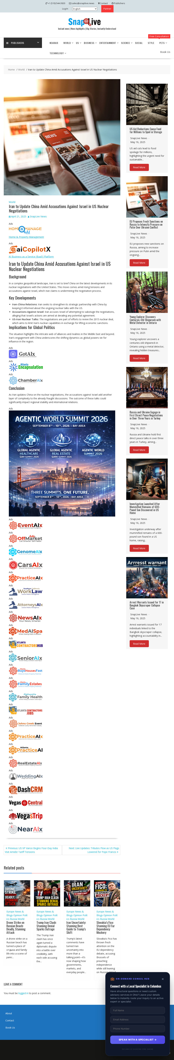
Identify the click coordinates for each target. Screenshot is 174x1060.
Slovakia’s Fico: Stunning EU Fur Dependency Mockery (106, 927)
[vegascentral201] (26, 806)
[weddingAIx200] (26, 779)
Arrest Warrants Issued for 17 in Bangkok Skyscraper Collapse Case (147, 605)
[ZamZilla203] (26, 370)
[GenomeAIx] (26, 555)
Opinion (17, 915)
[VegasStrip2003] (26, 819)
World (67, 43)
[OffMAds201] (26, 542)
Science (125, 43)
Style (151, 43)
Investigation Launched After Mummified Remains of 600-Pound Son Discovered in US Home (145, 508)
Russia (13, 919)
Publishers (17, 43)
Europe (10, 911)
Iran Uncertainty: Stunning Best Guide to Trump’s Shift (76, 927)
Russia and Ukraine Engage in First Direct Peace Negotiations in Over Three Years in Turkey (146, 415)
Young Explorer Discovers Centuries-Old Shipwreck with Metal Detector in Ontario (145, 320)
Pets (162, 43)
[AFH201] (26, 700)
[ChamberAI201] (26, 383)
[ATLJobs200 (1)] (26, 713)
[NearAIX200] (26, 832)
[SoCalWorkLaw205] (26, 594)
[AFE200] (26, 687)
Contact (9, 1020)
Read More (139, 167)
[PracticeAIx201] (26, 581)
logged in (23, 993)
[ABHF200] (26, 674)
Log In (65, 8)
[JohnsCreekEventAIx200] (26, 727)
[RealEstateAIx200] (26, 766)
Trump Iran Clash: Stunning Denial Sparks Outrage (46, 925)
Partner (107, 8)
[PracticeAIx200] (26, 740)
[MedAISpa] (26, 634)
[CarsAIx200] (26, 568)
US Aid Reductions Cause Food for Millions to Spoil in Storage (146, 130)
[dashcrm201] (26, 793)
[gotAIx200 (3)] (26, 357)
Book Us (10, 1027)
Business (89, 43)
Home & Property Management (26, 237)
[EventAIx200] (26, 528)
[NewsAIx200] (26, 621)
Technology (57, 53)
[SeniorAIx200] (26, 661)
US (77, 43)
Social (139, 43)
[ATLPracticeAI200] (26, 753)
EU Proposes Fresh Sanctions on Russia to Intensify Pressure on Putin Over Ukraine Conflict (146, 224)
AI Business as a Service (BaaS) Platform (31, 256)
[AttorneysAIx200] (26, 608)
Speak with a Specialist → (138, 1039)
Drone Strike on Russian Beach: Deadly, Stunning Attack (15, 927)
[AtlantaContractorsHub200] (26, 647)
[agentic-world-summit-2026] (62, 515)
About (8, 1013)
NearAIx (54, 43)
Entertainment (107, 43)
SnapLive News (38, 216)
